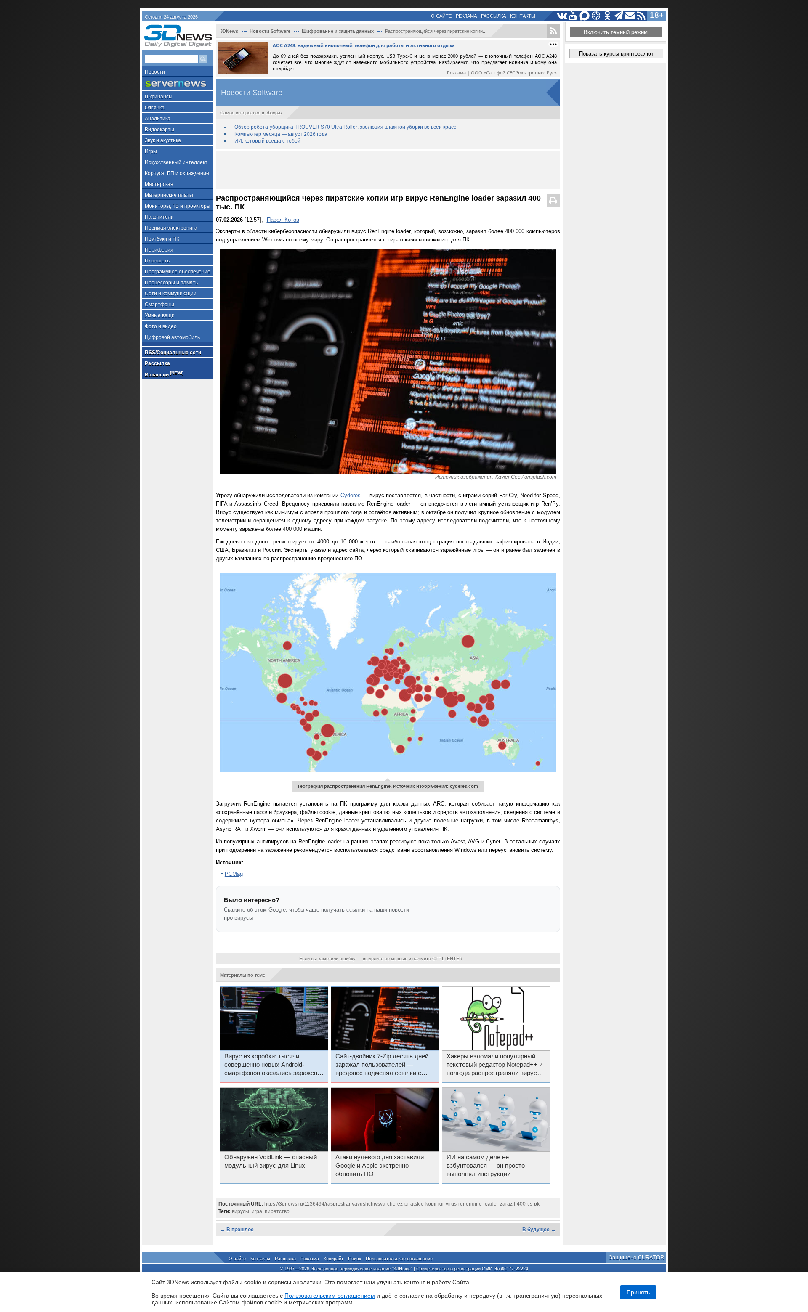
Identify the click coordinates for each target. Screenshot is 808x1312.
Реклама (466, 16)
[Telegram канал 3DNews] (619, 16)
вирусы (240, 1211)
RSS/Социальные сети (173, 352)
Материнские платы (169, 195)
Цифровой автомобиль (172, 337)
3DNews (229, 31)
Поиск (354, 1258)
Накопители (159, 217)
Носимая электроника (171, 228)
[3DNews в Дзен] (596, 16)
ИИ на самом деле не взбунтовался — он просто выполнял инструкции (486, 1165)
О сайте (441, 16)
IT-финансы (159, 97)
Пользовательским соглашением (329, 1295)
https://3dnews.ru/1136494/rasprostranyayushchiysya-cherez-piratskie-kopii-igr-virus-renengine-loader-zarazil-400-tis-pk (402, 1204)
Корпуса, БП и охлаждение (177, 173)
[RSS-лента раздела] (553, 31)
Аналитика (157, 119)
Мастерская (159, 184)
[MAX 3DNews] (584, 16)
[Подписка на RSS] (641, 16)
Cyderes (350, 495)
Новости (155, 72)
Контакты (522, 16)
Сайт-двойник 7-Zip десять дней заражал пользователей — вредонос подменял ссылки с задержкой (381, 1065)
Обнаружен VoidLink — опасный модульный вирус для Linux (270, 1161)
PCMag (234, 874)
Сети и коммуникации (171, 294)
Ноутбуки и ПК (162, 239)
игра (257, 1211)
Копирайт (333, 1258)
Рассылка (493, 16)
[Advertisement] (388, 170)
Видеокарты (159, 130)
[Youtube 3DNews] (573, 16)
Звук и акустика (163, 140)
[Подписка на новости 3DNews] (630, 16)
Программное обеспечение (177, 272)
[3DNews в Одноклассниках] (607, 16)
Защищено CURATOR (636, 1257)
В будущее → (539, 1229)
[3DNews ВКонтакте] (562, 16)
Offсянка (155, 108)
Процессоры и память (171, 283)
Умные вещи (160, 315)
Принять (638, 1292)
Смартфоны (159, 304)
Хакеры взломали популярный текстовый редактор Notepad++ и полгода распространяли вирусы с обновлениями (494, 1065)
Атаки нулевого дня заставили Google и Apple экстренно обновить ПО (379, 1165)
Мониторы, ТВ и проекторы (177, 206)
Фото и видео (161, 326)
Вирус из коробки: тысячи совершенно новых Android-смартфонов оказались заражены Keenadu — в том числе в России (273, 1065)
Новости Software (270, 31)
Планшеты (158, 261)
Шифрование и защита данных (338, 31)
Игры (151, 151)
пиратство (277, 1211)
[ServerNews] (177, 84)
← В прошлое (237, 1229)
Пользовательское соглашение (399, 1258)
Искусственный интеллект (176, 162)
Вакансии (164, 374)
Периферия (159, 250)
